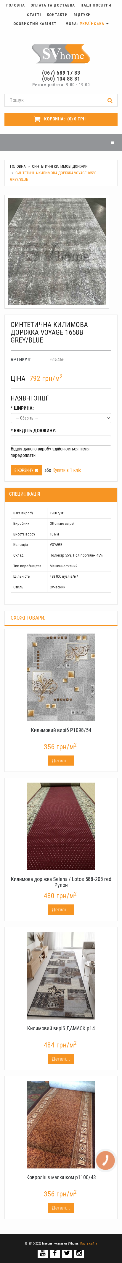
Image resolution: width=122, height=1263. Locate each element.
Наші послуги (96, 5)
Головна (15, 5)
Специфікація (24, 494)
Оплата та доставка (52, 5)
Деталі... (61, 761)
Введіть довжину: (33, 430)
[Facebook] (55, 1253)
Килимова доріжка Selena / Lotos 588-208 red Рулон (61, 882)
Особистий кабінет (35, 23)
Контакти (57, 14)
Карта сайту (88, 1243)
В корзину (24, 470)
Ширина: (22, 408)
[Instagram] (79, 1253)
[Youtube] (43, 1253)
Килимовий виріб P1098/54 (61, 730)
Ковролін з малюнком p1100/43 (61, 1177)
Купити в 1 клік (66, 470)
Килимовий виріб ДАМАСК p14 (61, 1028)
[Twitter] (67, 1253)
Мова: (85, 23)
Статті (34, 14)
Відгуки (82, 14)
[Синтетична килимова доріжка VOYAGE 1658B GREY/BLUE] (61, 252)
